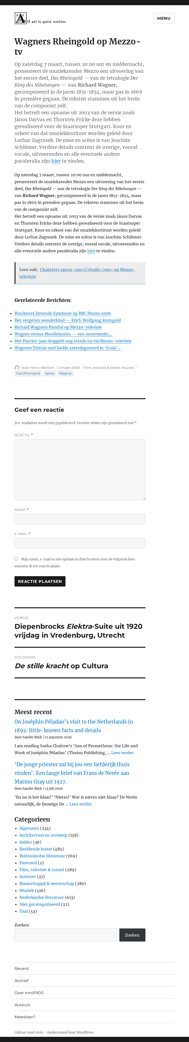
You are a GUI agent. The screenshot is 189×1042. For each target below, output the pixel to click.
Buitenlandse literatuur (42, 855)
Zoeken (22, 925)
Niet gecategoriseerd (39, 904)
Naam (22, 510)
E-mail (23, 534)
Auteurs (22, 1005)
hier (56, 161)
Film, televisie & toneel (102, 368)
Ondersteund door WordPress (70, 1032)
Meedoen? (25, 1017)
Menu (164, 18)
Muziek (128, 368)
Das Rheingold (28, 373)
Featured (28, 862)
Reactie (24, 435)
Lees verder (122, 752)
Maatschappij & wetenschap (46, 883)
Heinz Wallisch (42, 368)
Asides (25, 842)
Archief (21, 980)
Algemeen (29, 828)
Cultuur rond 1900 (29, 1032)
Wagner (65, 373)
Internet (27, 876)
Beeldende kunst (35, 848)
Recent (22, 968)
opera (49, 373)
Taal (23, 911)
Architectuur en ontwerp (43, 835)
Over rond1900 (29, 992)
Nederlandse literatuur (41, 897)
